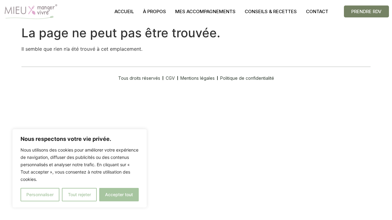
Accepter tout (119, 194)
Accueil (124, 11)
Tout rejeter (79, 194)
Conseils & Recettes (271, 11)
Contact (317, 11)
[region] (79, 168)
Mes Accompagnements (205, 11)
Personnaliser (40, 194)
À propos (154, 11)
